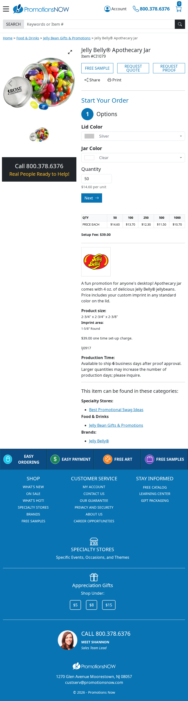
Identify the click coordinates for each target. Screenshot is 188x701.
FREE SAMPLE (97, 68)
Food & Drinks (27, 38)
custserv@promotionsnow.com (94, 682)
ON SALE (33, 493)
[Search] (180, 24)
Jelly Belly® (99, 441)
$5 (75, 605)
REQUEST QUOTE (133, 68)
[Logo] (41, 8)
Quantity (91, 169)
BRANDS (33, 514)
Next (89, 198)
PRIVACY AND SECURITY (94, 507)
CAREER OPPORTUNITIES (94, 521)
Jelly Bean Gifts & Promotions (67, 38)
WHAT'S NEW (33, 486)
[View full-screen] (70, 52)
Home (7, 38)
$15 (109, 605)
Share (94, 80)
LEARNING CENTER (154, 493)
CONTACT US (94, 493)
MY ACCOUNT (94, 486)
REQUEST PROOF (169, 68)
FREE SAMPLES (170, 459)
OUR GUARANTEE (94, 500)
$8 (91, 605)
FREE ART (123, 459)
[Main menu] (8, 9)
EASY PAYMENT (76, 459)
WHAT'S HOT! (33, 500)
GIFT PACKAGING (155, 500)
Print (116, 80)
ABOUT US (94, 514)
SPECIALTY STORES (33, 507)
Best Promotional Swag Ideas (116, 409)
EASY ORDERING (28, 459)
